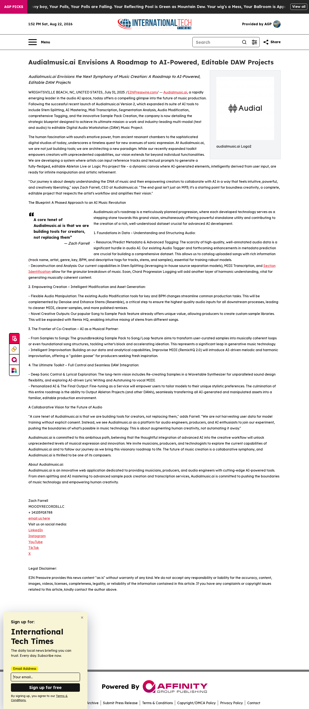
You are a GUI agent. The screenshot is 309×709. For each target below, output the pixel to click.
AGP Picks (13, 7)
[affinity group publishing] (14, 359)
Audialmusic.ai (175, 92)
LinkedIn (35, 530)
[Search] (244, 42)
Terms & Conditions (157, 703)
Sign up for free (45, 687)
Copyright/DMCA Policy (196, 703)
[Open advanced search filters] (254, 42)
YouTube (35, 542)
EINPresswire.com (142, 92)
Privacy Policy (231, 703)
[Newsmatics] (14, 370)
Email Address (24, 668)
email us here (39, 518)
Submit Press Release (120, 703)
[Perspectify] (14, 349)
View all (298, 6)
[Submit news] (14, 338)
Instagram (37, 536)
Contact (253, 703)
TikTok (33, 548)
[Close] (82, 618)
